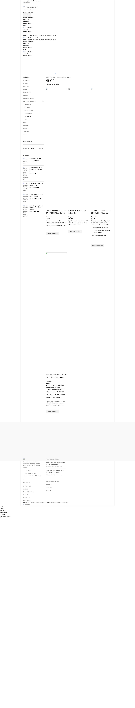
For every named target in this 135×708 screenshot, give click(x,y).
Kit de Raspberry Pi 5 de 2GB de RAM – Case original (36, 207)
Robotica (25, 128)
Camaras (27, 107)
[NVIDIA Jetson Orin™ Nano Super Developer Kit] (25, 173)
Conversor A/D (29, 110)
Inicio (47, 77)
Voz (26, 119)
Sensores (26, 131)
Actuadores (28, 104)
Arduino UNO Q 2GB (35, 158)
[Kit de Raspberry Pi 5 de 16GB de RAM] (25, 198)
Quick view (48, 237)
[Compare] (48, 207)
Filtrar (41, 148)
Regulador (28, 116)
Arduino (25, 83)
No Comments (58, 466)
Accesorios (26, 80)
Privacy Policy (27, 486)
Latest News (26, 497)
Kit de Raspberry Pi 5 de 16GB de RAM (36, 195)
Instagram (48, 484)
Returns (25, 489)
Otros (24, 122)
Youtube (48, 490)
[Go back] (25, 59)
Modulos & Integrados (29, 101)
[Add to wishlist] (48, 230)
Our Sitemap (26, 500)
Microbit (25, 95)
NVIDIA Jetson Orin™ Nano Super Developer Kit (36, 169)
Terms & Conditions (28, 492)
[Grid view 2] (47, 81)
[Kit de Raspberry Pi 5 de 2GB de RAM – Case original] (25, 211)
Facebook (49, 487)
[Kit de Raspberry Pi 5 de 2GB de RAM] (25, 187)
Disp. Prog (26, 86)
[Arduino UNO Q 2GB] (25, 161)
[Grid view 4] (50, 81)
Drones (25, 89)
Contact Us (26, 495)
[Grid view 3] (49, 81)
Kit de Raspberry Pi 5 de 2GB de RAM (36, 184)
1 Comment (58, 475)
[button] (67, 517)
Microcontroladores (28, 98)
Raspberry (26, 125)
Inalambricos (28, 113)
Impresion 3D (27, 92)
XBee (24, 134)
